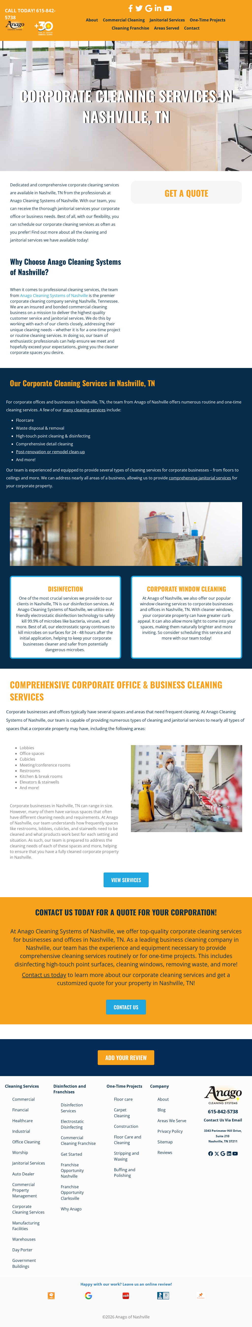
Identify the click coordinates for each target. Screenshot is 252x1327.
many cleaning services (84, 410)
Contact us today (44, 975)
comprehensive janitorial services (200, 478)
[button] (210, 1153)
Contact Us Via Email (223, 1119)
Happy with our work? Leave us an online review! (126, 1283)
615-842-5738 (223, 1111)
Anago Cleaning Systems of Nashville (54, 295)
